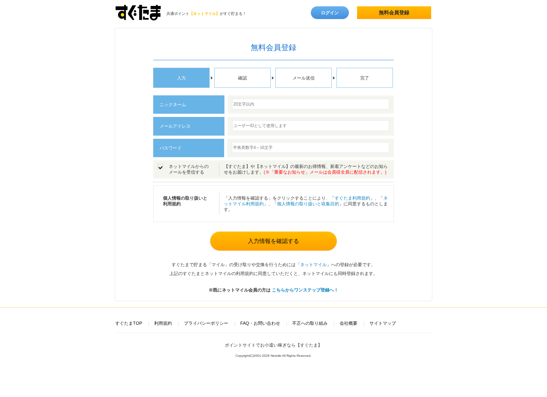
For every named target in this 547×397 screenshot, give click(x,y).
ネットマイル (313, 264)
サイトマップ (382, 323)
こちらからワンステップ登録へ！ (305, 289)
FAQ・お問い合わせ (260, 323)
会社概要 (348, 323)
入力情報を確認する (273, 241)
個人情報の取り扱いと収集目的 (308, 203)
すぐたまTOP (128, 323)
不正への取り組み (310, 323)
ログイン (330, 12)
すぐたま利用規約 (352, 198)
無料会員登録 (394, 12)
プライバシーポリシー (206, 323)
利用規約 (163, 323)
